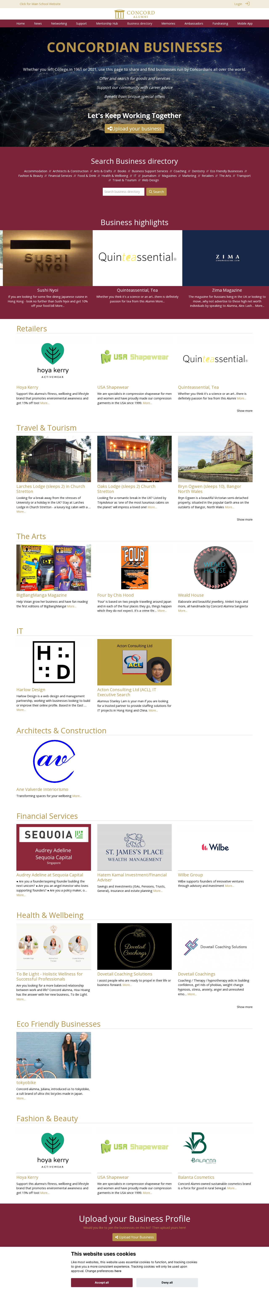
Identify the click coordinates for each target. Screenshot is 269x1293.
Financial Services (60, 176)
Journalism (149, 176)
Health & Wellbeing (115, 176)
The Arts (225, 176)
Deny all (167, 1282)
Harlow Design (30, 689)
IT (135, 176)
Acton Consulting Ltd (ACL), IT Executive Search (126, 692)
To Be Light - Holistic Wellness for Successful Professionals (49, 976)
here (118, 1271)
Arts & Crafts (103, 171)
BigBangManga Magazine (41, 595)
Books (121, 171)
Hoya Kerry (27, 387)
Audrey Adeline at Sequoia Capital (49, 875)
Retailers (208, 176)
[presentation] (6, 260)
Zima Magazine (224, 290)
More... (57, 306)
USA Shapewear (113, 387)
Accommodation (35, 171)
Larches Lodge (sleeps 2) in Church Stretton (50, 488)
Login (238, 4)
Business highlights (134, 222)
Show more (245, 411)
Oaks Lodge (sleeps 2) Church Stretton (126, 488)
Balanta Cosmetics (196, 1177)
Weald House (191, 595)
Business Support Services (150, 171)
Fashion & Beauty (30, 176)
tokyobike (26, 1082)
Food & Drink (87, 176)
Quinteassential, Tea (134, 290)
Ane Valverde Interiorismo (42, 789)
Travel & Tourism (124, 180)
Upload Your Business (136, 1237)
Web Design (150, 180)
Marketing (189, 176)
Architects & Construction (70, 171)
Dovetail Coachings (196, 974)
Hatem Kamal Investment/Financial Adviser (132, 877)
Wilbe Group (190, 875)
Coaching (180, 171)
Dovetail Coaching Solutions (124, 974)
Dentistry (198, 171)
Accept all (102, 1282)
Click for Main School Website (40, 4)
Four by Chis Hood (115, 595)
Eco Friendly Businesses (226, 171)
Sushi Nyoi (44, 290)
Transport (244, 176)
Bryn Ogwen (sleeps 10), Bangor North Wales (209, 488)
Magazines (169, 176)
